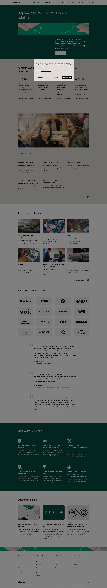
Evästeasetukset (40, 77)
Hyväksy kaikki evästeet (67, 77)
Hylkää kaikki (56, 77)
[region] (54, 70)
